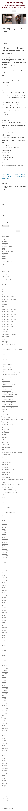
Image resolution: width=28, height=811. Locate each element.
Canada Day (4, 339)
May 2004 (4, 778)
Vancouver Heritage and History (8, 512)
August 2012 (4, 614)
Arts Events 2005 (5, 329)
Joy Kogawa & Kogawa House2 (8, 424)
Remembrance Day (6, 467)
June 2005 (4, 757)
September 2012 (5, 612)
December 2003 (5, 786)
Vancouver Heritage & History (8, 510)
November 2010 (5, 648)
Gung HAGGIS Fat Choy (14, 3)
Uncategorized (5, 504)
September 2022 (5, 550)
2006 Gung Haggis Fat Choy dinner (9, 299)
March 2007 (4, 722)
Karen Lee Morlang (5, 273)
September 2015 (5, 574)
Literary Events (5, 441)
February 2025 (4, 535)
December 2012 (5, 607)
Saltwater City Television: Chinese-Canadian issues (12, 479)
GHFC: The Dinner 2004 (6, 391)
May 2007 (4, 718)
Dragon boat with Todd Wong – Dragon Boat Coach (12, 372)
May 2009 (4, 678)
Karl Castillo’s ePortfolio (6, 279)
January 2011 (4, 645)
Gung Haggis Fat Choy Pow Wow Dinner (10, 406)
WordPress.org (5, 800)
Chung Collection (5, 263)
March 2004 (4, 781)
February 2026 (4, 524)
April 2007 (4, 720)
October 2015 (4, 572)
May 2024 (4, 540)
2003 (3, 289)
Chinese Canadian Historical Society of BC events (12, 349)
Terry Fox (3, 494)
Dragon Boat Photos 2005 (7, 371)
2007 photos (4, 304)
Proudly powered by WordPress (8, 808)
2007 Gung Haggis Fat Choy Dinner (9, 303)
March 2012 (4, 622)
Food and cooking (5, 382)
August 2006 (4, 733)
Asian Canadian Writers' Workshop (9, 334)
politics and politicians (6, 462)
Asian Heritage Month (6, 336)
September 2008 (5, 692)
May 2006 (4, 738)
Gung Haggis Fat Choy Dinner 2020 (9, 404)
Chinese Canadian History (7, 351)
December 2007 (5, 707)
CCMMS (3, 249)
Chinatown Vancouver (6, 347)
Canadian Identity (5, 341)
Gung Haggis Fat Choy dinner (8, 397)
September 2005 (5, 752)
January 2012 (4, 625)
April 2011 (4, 640)
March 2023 (4, 547)
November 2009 (5, 668)
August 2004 (4, 773)
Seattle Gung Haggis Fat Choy (8, 487)
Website (3, 215)
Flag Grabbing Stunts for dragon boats (9, 377)
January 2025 (4, 537)
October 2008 (4, 690)
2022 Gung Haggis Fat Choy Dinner (9, 319)
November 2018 (5, 567)
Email (3, 210)
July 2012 (3, 615)
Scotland (3, 482)
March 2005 (4, 761)
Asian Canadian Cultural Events (8, 332)
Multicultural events (6, 447)
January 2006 (4, 745)
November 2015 (5, 570)
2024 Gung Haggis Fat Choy (7, 322)
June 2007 (4, 717)
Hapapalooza (4, 269)
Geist (3, 266)
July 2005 (3, 755)
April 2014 (4, 584)
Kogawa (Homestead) (6, 244)
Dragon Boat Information (7, 366)
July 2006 (3, 735)
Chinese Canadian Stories (7, 261)
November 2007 (5, 708)
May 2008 (4, 698)
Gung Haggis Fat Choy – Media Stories (9, 394)
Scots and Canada (5, 278)
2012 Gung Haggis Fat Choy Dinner (9, 313)
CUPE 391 (3, 362)
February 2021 (4, 557)
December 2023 (5, 544)
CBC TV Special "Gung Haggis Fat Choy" (10, 344)
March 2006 (4, 742)
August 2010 (4, 653)
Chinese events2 (5, 354)
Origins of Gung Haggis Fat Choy (8, 456)
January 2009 (4, 685)
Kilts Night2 (4, 434)
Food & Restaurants (6, 381)
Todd (25, 165)
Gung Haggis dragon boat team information (11, 392)
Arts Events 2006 (5, 331)
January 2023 (4, 549)
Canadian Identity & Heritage (7, 342)
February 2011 (4, 643)
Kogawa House (5, 243)
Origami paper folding (6, 454)
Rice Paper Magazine (6, 241)
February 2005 (4, 763)
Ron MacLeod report (6, 477)
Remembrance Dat (5, 466)
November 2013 (5, 590)
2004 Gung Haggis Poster (7, 293)
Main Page (14, 165)
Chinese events (5, 352)
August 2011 (4, 633)
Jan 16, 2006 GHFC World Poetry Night (9, 417)
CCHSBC (3, 248)
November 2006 (5, 728)
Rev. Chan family (5, 470)
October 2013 (4, 592)
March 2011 (4, 642)
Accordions (4, 327)
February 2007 (4, 723)
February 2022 (4, 552)
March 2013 (4, 602)
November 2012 (5, 609)
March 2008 (4, 702)
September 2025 (5, 527)
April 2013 (4, 600)
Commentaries (5, 359)
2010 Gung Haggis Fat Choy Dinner (9, 309)
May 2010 (4, 658)
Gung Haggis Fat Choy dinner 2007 (9, 399)
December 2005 (5, 747)
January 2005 (4, 765)
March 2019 (4, 564)
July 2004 (3, 775)
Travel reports (4, 500)
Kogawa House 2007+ (6, 436)
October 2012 (4, 610)
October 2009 (4, 670)
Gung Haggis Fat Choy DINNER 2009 (9, 402)
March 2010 (4, 662)
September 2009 (5, 672)
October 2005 (4, 750)
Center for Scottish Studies (7, 251)
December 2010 (5, 647)
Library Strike (4, 437)
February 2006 (4, 743)
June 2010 (4, 657)
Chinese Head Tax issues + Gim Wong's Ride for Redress (13, 356)
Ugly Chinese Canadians (7, 246)
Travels (3, 502)
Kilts (2, 427)
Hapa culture (4, 409)
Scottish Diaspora (5, 276)
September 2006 (5, 732)
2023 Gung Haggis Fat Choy (7, 321)
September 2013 (5, 594)
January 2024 (4, 542)
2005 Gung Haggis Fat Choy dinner (9, 296)
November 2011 (5, 628)
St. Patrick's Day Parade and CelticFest (9, 492)
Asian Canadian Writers (6, 239)
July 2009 (3, 675)
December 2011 (5, 627)
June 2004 (4, 776)
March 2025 (4, 534)
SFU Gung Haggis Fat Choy (7, 489)
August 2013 (4, 595)
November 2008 (5, 688)
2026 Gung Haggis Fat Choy (7, 326)
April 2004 (4, 780)
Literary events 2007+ (6, 442)
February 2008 (4, 703)
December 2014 (5, 579)
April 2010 (4, 660)
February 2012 (4, 623)
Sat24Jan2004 (4, 480)
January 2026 (4, 525)
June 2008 (4, 697)
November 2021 (5, 555)
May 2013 (4, 599)
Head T (3, 412)
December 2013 (5, 589)
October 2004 (4, 770)
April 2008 (4, 700)
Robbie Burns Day (5, 474)
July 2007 (3, 715)
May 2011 (4, 638)
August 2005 (4, 753)
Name (3, 204)
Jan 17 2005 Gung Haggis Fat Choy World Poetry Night (12, 419)
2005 (3, 294)
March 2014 (4, 585)
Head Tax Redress (5, 414)
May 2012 (4, 618)
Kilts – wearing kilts (5, 429)
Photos (3, 457)
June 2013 (4, 597)
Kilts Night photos (5, 432)
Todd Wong (4, 499)
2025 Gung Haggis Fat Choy (7, 324)
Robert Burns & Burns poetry (7, 475)
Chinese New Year (5, 357)
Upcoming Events (5, 505)
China (3, 346)
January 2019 (4, 565)
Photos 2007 (4, 459)
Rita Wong (4, 258)
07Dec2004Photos (5, 288)
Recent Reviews (5, 464)
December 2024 (5, 539)
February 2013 (4, 604)
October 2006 (4, 730)
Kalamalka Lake (5, 426)
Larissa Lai (4, 256)
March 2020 (4, 559)
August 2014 (4, 580)
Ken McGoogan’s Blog (6, 254)
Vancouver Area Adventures (7, 509)
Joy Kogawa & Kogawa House (8, 422)
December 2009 (5, 667)
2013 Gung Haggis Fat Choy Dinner (9, 314)
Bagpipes (4, 337)
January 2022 (4, 554)
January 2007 (4, 725)
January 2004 (4, 785)
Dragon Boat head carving (7, 364)
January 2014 (4, 587)
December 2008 (5, 687)
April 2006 (4, 740)
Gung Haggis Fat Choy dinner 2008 (9, 401)
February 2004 (4, 783)
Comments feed (5, 798)
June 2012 (4, 617)
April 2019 (4, 562)
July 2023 (3, 545)
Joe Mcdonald (4, 274)
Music (3, 449)
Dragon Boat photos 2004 (7, 369)
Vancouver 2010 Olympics (7, 507)
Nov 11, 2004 (4, 451)
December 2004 (5, 766)
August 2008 (4, 693)
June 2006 (4, 737)
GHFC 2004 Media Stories (7, 386)
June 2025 (4, 530)
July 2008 (3, 695)
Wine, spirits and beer (6, 515)
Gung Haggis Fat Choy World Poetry (9, 407)
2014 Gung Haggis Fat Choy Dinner (9, 316)
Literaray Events (5, 439)
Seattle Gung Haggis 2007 (7, 485)
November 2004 (5, 768)
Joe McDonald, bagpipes (7, 421)
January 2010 (4, 665)
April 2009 (4, 680)
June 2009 (4, 677)
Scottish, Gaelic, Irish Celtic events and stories (11, 484)
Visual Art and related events (8, 514)
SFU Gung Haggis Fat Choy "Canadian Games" (11, 490)
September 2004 (5, 771)
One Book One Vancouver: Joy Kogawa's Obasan (12, 452)
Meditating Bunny (5, 271)
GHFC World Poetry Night (7, 389)
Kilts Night (4, 431)
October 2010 (4, 650)
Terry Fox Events (5, 495)
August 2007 (4, 713)
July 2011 (3, 635)
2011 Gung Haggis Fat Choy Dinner (9, 311)
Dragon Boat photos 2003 (7, 367)
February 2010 (4, 663)
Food (3, 379)
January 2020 (4, 560)
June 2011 (4, 637)
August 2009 (4, 673)
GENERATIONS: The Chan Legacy (8, 384)
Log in (3, 795)
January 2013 (4, 605)
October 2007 (4, 710)
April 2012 (4, 620)
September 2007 (5, 712)
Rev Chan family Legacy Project (8, 469)
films (3, 376)
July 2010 (3, 655)
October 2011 (4, 630)
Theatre (3, 497)
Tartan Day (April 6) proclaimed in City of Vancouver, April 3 (6, 176)
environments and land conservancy (9, 374)
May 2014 (4, 582)
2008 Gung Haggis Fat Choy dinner (9, 308)
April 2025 (4, 532)
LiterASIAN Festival (5, 444)
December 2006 (5, 727)
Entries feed (4, 796)
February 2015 (4, 577)
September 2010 (5, 652)
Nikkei (3, 268)
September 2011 (5, 632)
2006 (3, 298)
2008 (3, 306)
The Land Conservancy (6, 264)
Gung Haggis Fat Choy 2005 (7, 396)
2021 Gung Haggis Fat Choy (7, 318)
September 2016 (5, 569)
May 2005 (4, 758)
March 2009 (4, 682)
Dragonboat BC (5, 253)
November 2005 (5, 748)
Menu (14, 10)
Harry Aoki (4, 411)
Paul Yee (3, 259)
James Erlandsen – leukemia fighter (9, 416)
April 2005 (4, 760)
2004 (3, 291)
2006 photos (4, 301)
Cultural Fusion (5, 361)
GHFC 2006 (4, 387)
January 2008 (4, 705)
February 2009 (4, 683)
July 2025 (3, 529)
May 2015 (4, 575)
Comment (4, 189)
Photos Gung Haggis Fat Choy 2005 (9, 461)
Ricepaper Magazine (6, 472)
